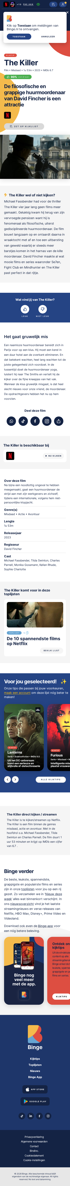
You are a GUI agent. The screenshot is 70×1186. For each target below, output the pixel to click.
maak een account (17, 692)
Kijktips (35, 1058)
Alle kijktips (51, 779)
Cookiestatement (34, 1155)
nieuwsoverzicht (22, 904)
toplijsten (27, 889)
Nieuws (35, 1071)
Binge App (35, 1077)
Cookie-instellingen (34, 1160)
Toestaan (19, 36)
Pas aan (28, 4)
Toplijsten (35, 1064)
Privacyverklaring (34, 1136)
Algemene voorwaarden (34, 1141)
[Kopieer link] (58, 421)
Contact (34, 1146)
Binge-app (45, 926)
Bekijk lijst (51, 650)
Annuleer (48, 37)
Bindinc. (34, 1150)
